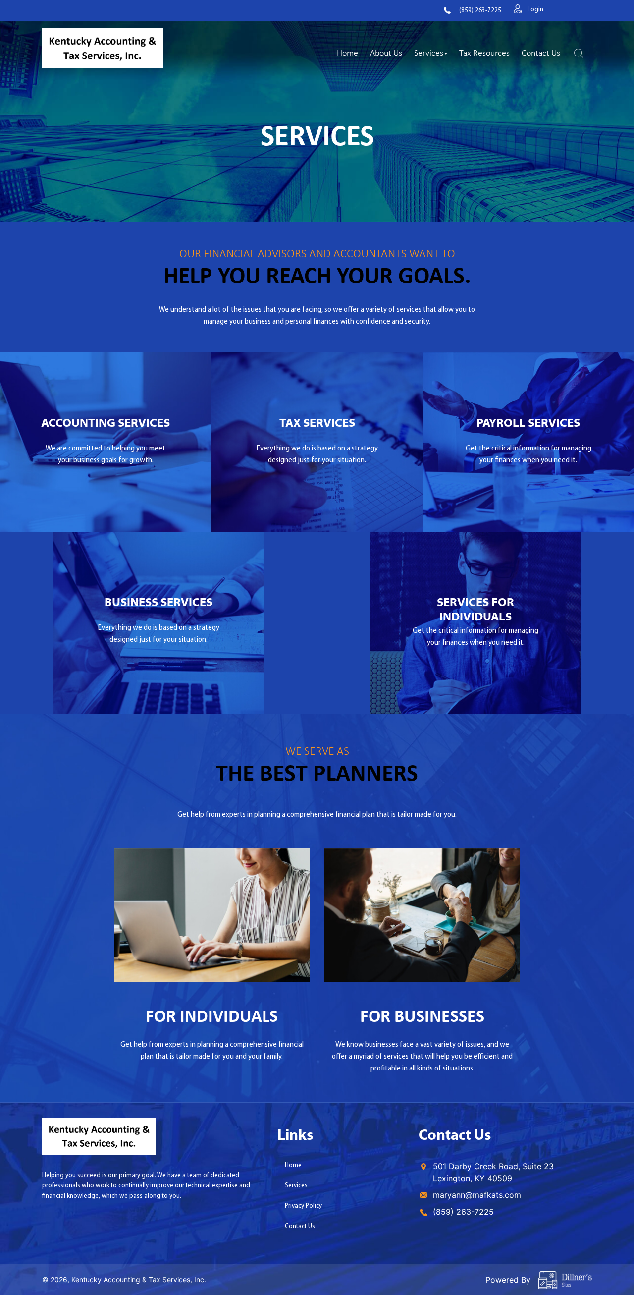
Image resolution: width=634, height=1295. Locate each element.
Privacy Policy (303, 1206)
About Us (386, 52)
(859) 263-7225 (480, 10)
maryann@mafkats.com (477, 1195)
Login (535, 9)
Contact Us (541, 52)
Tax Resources (484, 52)
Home (347, 52)
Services (428, 52)
